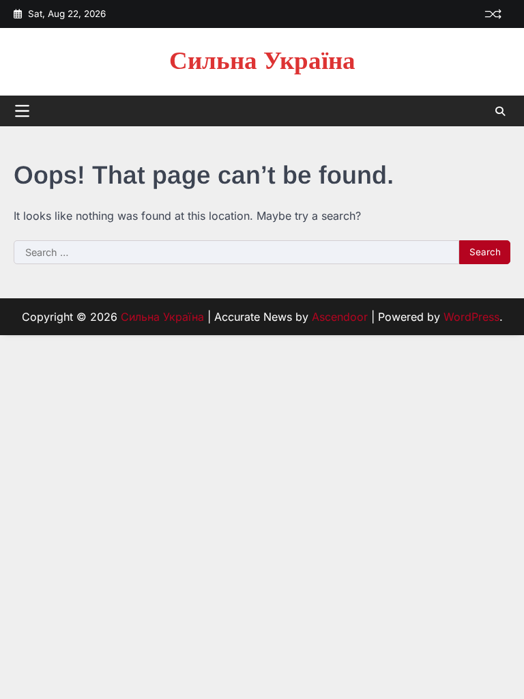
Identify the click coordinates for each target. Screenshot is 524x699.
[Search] (500, 111)
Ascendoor (340, 317)
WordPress (471, 317)
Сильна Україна (262, 61)
